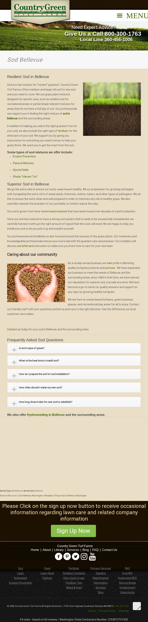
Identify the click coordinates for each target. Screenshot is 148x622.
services (110, 267)
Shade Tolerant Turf (25, 176)
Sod (20, 568)
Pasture (47, 578)
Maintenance (101, 578)
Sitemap (124, 610)
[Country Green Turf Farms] (41, 13)
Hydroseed (20, 578)
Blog (85, 549)
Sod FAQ (127, 573)
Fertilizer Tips (74, 582)
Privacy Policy (107, 610)
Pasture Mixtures (23, 163)
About (47, 549)
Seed (47, 568)
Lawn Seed (47, 573)
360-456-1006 (118, 39)
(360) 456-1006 (121, 606)
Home (35, 549)
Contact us (13, 329)
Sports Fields (21, 169)
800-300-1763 (123, 34)
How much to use (73, 578)
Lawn (20, 573)
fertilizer (63, 130)
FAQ (95, 549)
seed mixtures (58, 211)
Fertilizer (74, 568)
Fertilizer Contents (74, 573)
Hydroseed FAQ (127, 578)
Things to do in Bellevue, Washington (70, 496)
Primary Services (100, 568)
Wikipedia (48, 496)
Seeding (101, 573)
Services (73, 549)
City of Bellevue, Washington (30, 496)
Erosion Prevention (24, 156)
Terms (92, 610)
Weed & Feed (74, 587)
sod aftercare (25, 245)
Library (59, 549)
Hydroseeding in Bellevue (46, 414)
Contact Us (109, 549)
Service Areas (127, 582)
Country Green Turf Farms (75, 546)
